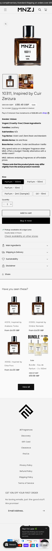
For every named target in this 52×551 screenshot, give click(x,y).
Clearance (26, 447)
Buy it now (26, 220)
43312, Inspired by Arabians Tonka (13, 324)
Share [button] (7, 274)
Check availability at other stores (21, 236)
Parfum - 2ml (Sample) (17, 193)
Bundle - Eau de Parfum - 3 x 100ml (37, 367)
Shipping (14, 108)
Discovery (26, 435)
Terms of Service (26, 483)
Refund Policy (26, 471)
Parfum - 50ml (35, 181)
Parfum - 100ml (13, 181)
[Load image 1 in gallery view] (10, 81)
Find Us (26, 453)
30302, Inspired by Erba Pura (13, 364)
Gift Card (26, 441)
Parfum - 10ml (12, 187)
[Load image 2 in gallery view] (26, 81)
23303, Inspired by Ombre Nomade (37, 324)
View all (26, 386)
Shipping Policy (26, 477)
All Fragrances (26, 429)
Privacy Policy (26, 465)
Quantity (5, 199)
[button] (5, 10)
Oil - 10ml (41, 193)
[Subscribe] (44, 510)
